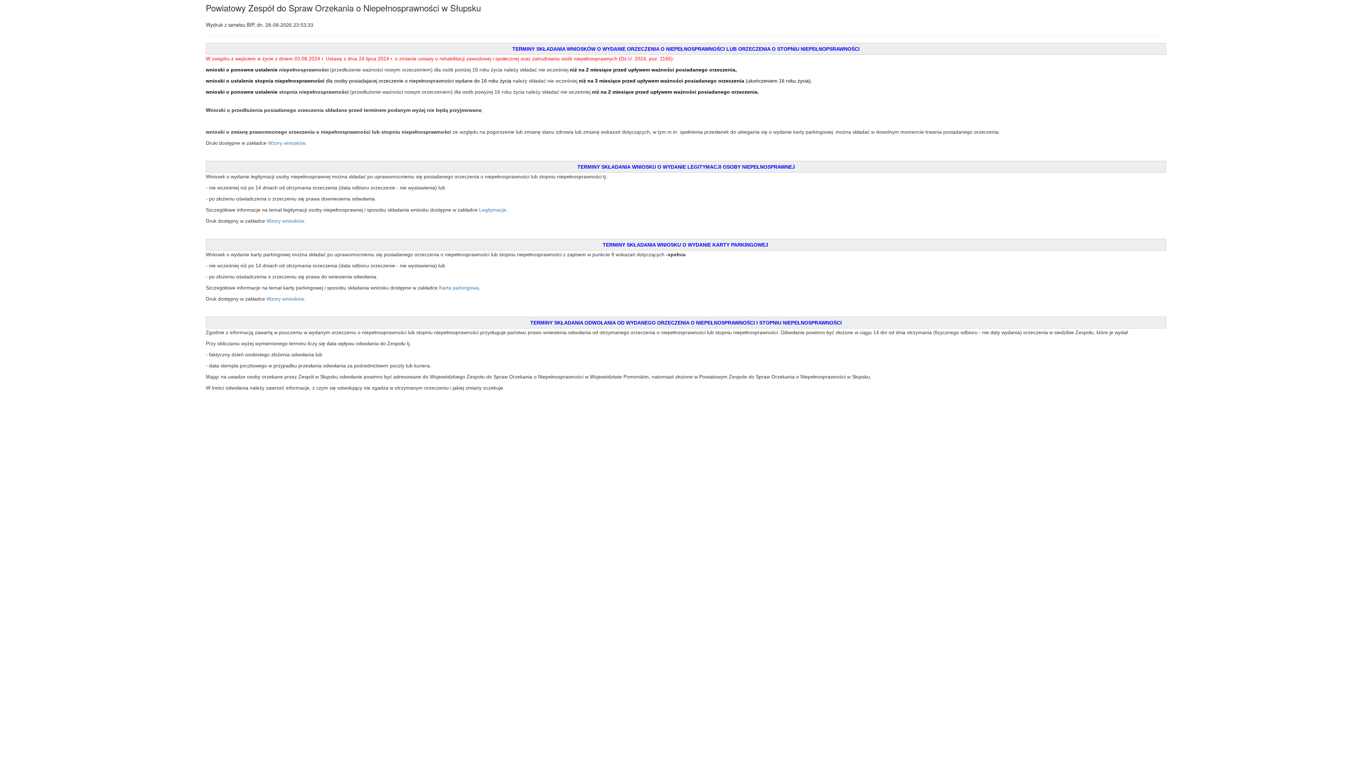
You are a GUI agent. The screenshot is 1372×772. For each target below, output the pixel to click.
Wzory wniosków (286, 143)
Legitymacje (492, 210)
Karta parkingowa (459, 288)
